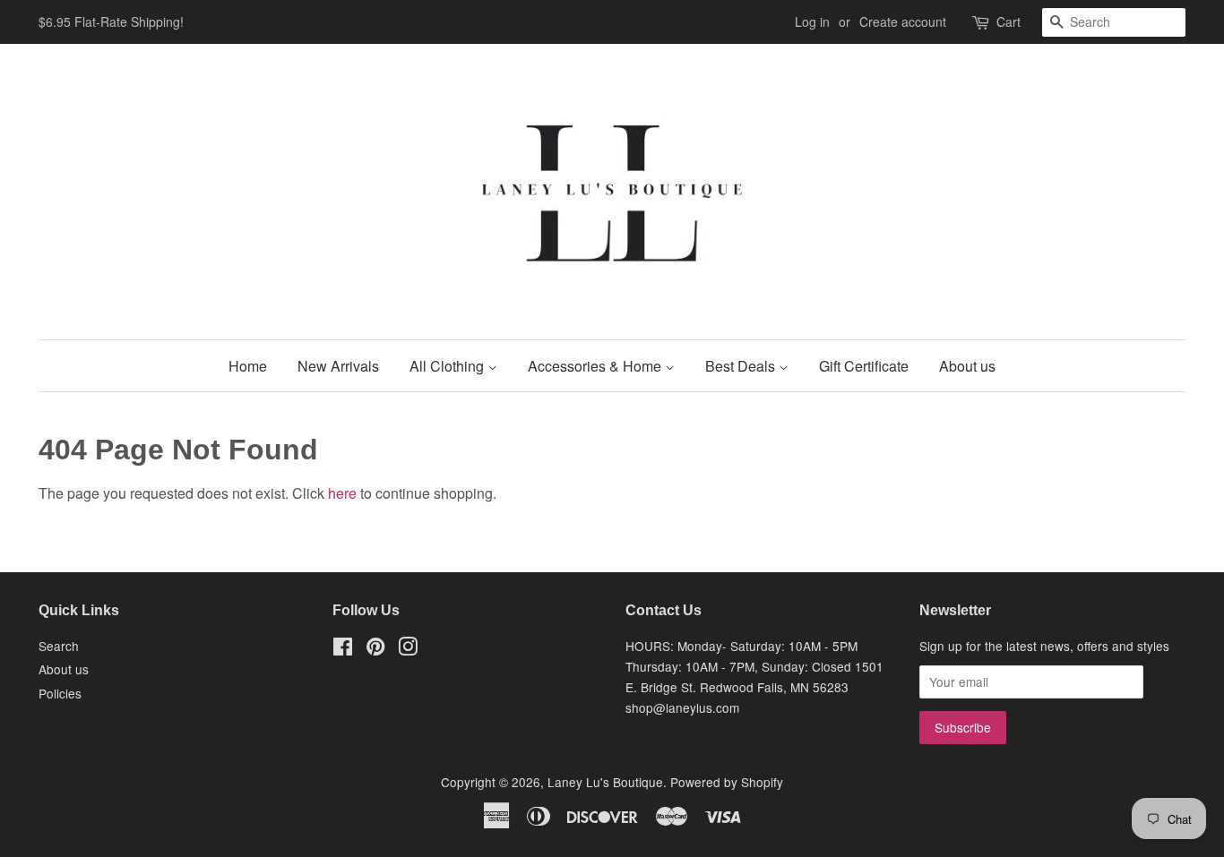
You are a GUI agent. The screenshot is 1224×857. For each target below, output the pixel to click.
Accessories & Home (596, 366)
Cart (1008, 21)
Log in (812, 21)
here (342, 493)
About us (967, 366)
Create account (902, 21)
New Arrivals (338, 366)
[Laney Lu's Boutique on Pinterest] (375, 649)
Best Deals (742, 366)
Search (59, 646)
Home (247, 366)
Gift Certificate (864, 366)
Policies (60, 693)
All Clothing (448, 366)
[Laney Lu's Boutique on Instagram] (408, 649)
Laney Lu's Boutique (605, 782)
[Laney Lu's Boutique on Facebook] (342, 649)
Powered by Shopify (726, 782)
